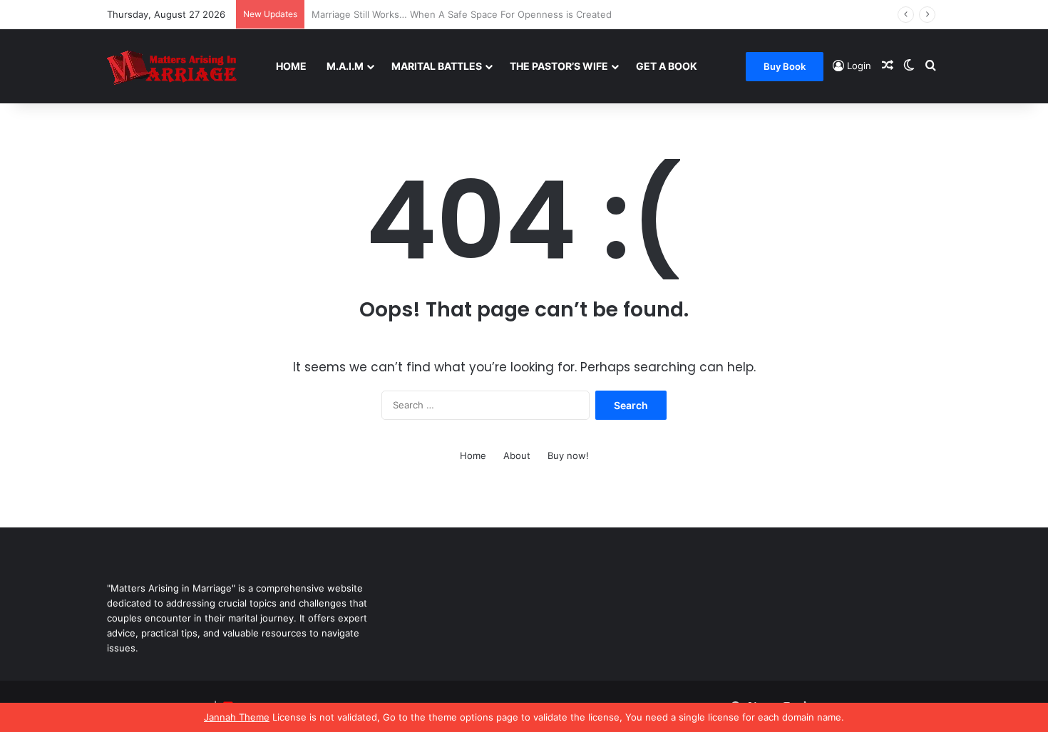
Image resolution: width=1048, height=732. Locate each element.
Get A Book (666, 66)
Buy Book (785, 66)
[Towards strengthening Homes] (186, 66)
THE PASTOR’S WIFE (559, 66)
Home (291, 66)
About (516, 455)
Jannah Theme (236, 717)
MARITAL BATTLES (436, 66)
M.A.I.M (345, 66)
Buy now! (568, 455)
